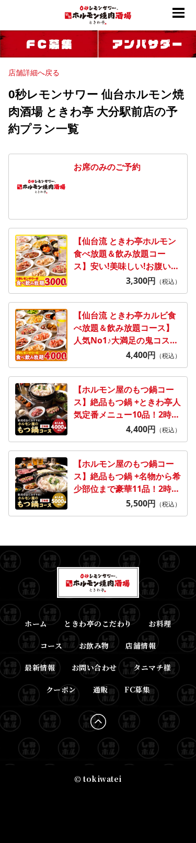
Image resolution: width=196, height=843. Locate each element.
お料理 (159, 623)
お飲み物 (94, 645)
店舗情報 (140, 645)
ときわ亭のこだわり (98, 623)
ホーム (36, 623)
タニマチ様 (152, 667)
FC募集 (137, 689)
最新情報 (40, 667)
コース (51, 645)
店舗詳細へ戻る (34, 72)
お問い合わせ (94, 667)
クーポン (61, 689)
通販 (100, 689)
